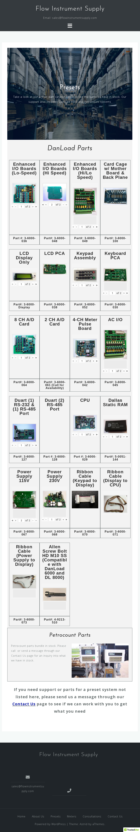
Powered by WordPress (50, 824)
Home (22, 816)
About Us (38, 816)
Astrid (84, 824)
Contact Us (24, 703)
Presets (56, 816)
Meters (71, 816)
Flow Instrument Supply (70, 9)
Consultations (92, 816)
